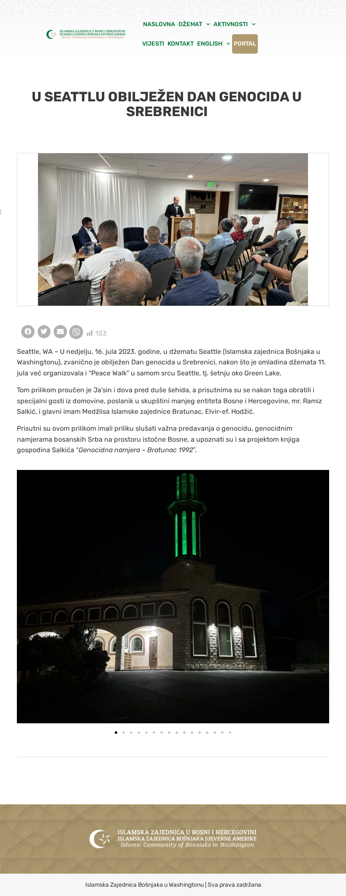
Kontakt (181, 43)
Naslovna (159, 24)
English (209, 43)
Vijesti (153, 43)
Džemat (190, 24)
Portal (245, 43)
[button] (28, 332)
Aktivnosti (231, 24)
